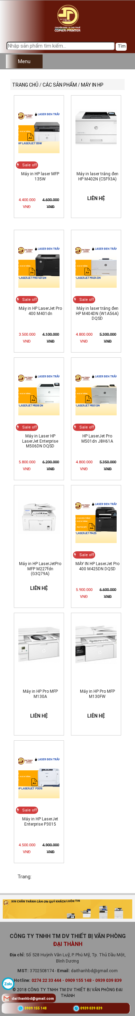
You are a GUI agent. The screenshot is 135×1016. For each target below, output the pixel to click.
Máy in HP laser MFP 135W (40, 176)
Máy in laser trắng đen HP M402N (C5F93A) (97, 176)
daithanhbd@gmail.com (33, 998)
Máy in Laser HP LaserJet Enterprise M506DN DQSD (40, 441)
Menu (24, 61)
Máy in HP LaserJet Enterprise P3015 (40, 821)
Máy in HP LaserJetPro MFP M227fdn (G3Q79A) (40, 568)
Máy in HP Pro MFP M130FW (97, 694)
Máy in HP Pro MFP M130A (40, 694)
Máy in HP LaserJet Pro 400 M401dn (40, 311)
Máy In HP (92, 85)
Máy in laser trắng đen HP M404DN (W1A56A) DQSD (97, 313)
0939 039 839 (91, 1008)
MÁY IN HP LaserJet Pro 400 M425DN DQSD (97, 566)
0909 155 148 (36, 1008)
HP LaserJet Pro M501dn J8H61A (97, 438)
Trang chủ (25, 85)
